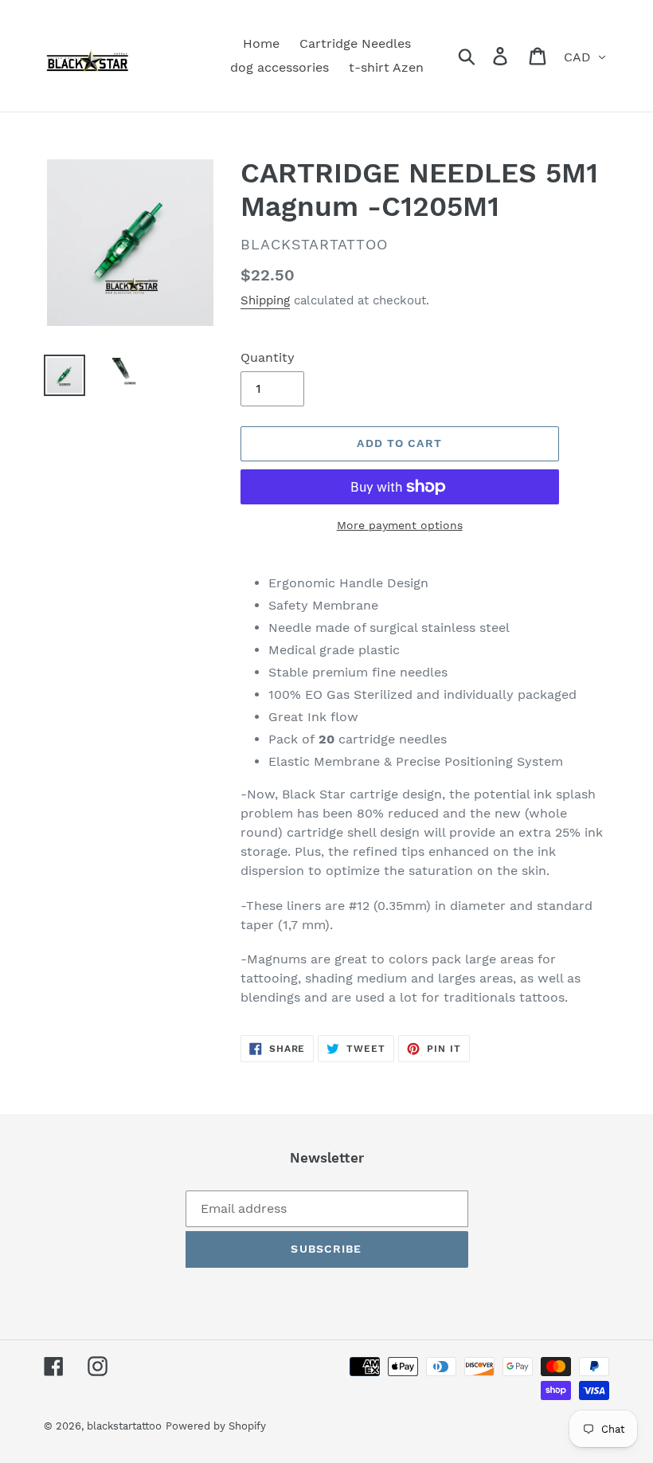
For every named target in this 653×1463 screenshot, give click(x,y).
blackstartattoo (124, 1426)
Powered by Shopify (216, 1426)
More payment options (400, 525)
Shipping (265, 300)
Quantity (267, 357)
